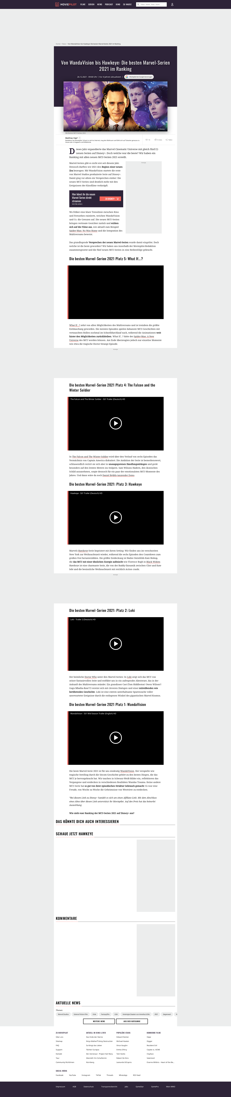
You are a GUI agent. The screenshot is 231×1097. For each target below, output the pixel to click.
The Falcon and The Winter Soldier (90, 456)
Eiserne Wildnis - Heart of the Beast (161, 1062)
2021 (156, 1014)
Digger (149, 1041)
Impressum (60, 1086)
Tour (57, 1058)
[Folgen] (79, 138)
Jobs (126, 1086)
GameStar (140, 1086)
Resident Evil (152, 1045)
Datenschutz (89, 1086)
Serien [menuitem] (91, 4)
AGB (74, 1086)
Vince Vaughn (122, 1045)
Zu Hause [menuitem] (127, 4)
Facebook (59, 1075)
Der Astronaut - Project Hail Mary (99, 1054)
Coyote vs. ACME (153, 1049)
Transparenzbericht (109, 1086)
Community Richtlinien (65, 1062)
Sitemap (59, 1041)
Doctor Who (91, 676)
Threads (110, 1075)
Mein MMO (170, 1086)
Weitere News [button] (99, 1021)
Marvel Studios (63, 1014)
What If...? (74, 325)
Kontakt (59, 1054)
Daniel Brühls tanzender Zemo (118, 475)
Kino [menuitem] (118, 4)
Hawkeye (83, 550)
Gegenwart (167, 1014)
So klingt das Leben (94, 1045)
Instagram (86, 1075)
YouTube (72, 1075)
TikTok (98, 1075)
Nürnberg (90, 1062)
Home (58, 44)
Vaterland (151, 1058)
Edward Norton (122, 1037)
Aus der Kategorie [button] (132, 1021)
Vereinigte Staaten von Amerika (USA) (136, 1014)
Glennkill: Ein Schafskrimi (96, 1058)
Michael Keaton (122, 1041)
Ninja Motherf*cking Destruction (99, 1041)
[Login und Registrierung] (172, 4)
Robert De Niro (122, 1058)
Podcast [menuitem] (109, 4)
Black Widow (153, 561)
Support (59, 1049)
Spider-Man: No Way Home (83, 230)
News (64, 44)
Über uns (59, 1037)
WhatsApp (123, 1075)
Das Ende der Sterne (94, 1037)
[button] (158, 140)
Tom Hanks (120, 1054)
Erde (94, 1014)
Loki (129, 676)
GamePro (155, 1086)
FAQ (57, 1045)
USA (116, 1014)
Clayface (150, 1054)
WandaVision (127, 771)
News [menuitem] (99, 4)
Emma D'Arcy (121, 1049)
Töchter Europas (92, 1049)
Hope (149, 1037)
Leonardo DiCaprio (124, 1062)
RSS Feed (136, 1075)
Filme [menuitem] (82, 4)
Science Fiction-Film (81, 1014)
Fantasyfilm (105, 1014)
